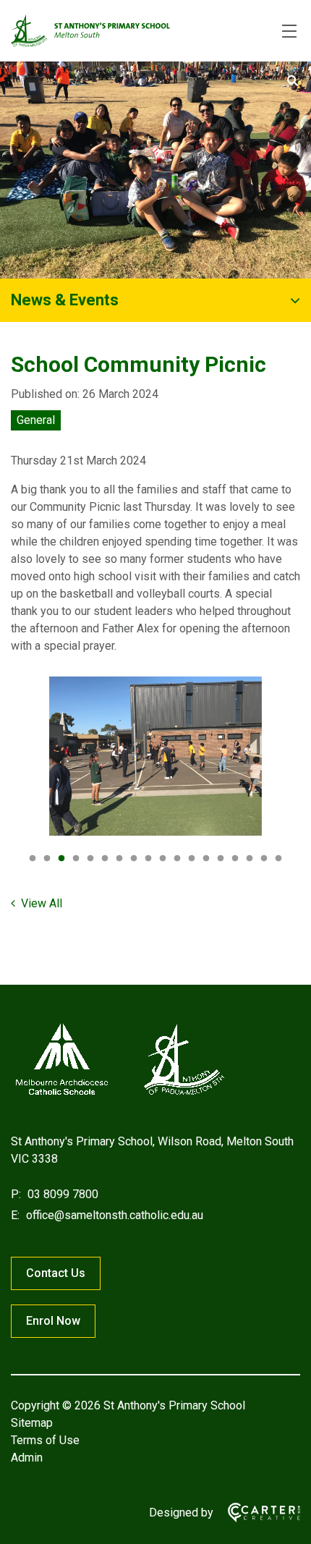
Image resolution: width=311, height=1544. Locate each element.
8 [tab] (134, 859)
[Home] (119, 1095)
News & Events (65, 300)
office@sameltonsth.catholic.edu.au (113, 1215)
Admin (27, 1457)
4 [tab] (76, 859)
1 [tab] (32, 859)
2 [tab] (47, 859)
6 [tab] (105, 859)
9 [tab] (148, 859)
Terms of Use (45, 1440)
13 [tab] (206, 859)
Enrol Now (53, 1321)
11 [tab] (177, 859)
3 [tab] (61, 859)
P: (16, 1194)
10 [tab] (163, 859)
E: (15, 1215)
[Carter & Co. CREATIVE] (256, 1512)
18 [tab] (278, 859)
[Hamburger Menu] (289, 31)
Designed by (181, 1512)
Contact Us (55, 1273)
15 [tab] (235, 859)
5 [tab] (90, 859)
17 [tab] (264, 859)
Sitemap (32, 1423)
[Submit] (292, 80)
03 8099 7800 (61, 1194)
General (36, 420)
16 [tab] (249, 859)
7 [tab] (119, 859)
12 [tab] (191, 859)
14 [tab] (220, 859)
